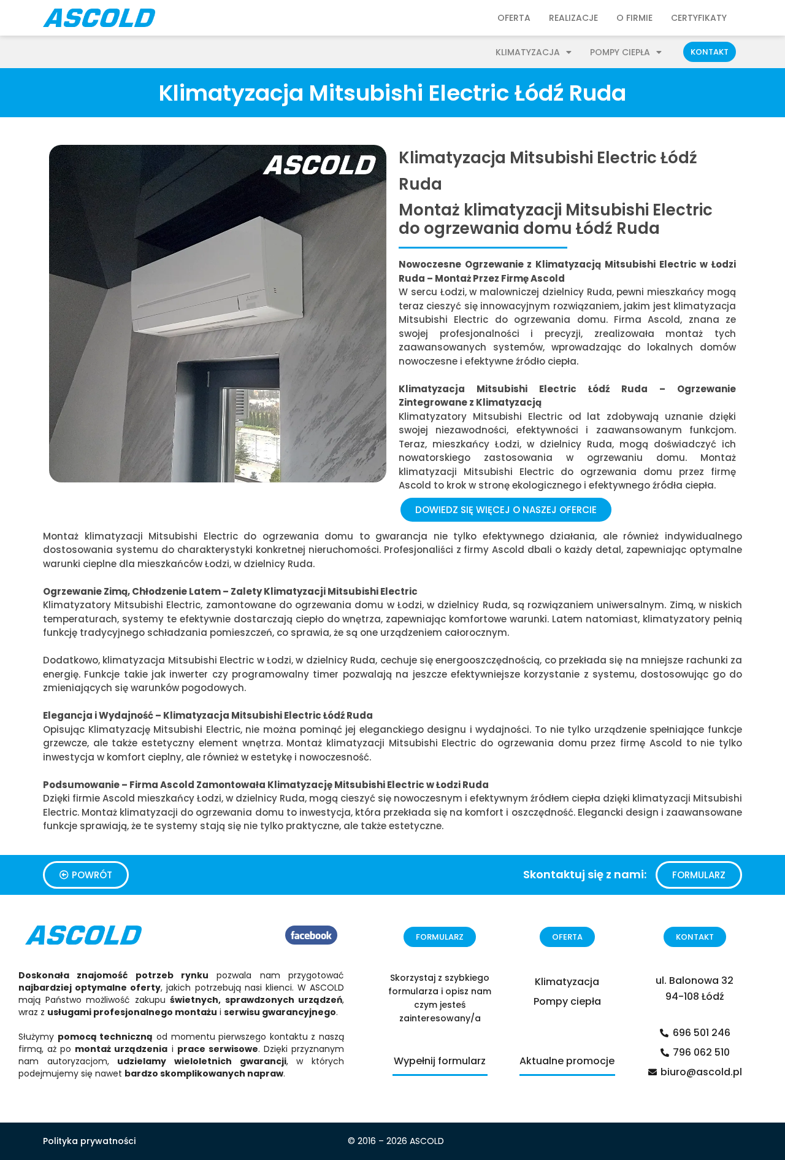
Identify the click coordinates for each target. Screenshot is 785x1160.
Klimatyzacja (528, 52)
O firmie (634, 18)
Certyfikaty (699, 18)
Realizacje (573, 18)
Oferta (513, 18)
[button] (709, 52)
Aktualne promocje (567, 1061)
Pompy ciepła (620, 52)
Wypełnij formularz (440, 1061)
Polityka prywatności (89, 1141)
